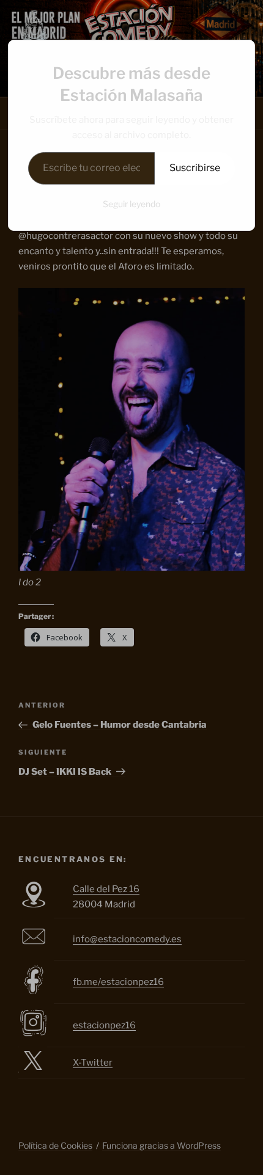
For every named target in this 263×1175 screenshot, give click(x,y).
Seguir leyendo (131, 204)
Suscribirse (194, 168)
